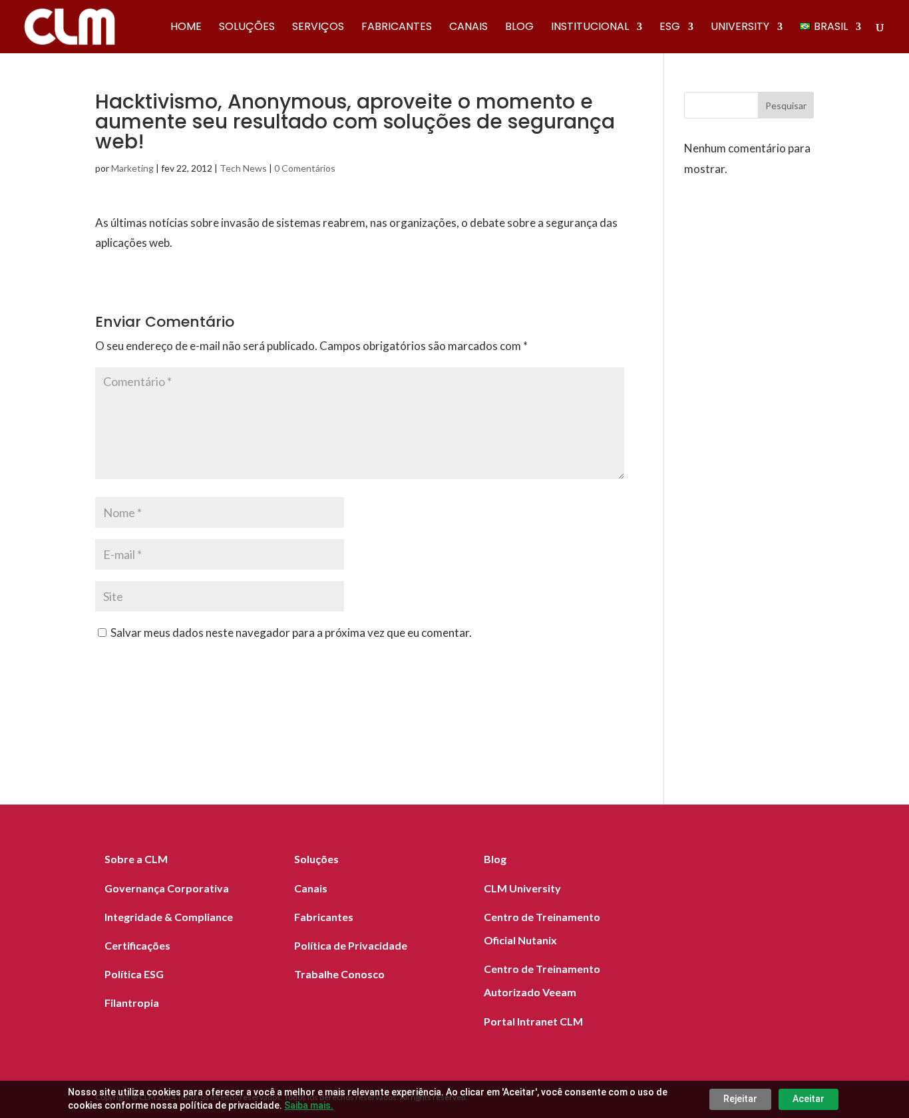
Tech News (243, 168)
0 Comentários (304, 168)
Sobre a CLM (136, 858)
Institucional (590, 28)
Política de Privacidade (350, 945)
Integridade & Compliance (168, 916)
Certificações (137, 945)
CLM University (522, 888)
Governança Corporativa (166, 888)
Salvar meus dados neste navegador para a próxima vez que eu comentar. (291, 633)
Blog (519, 28)
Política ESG (134, 974)
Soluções (247, 28)
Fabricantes (396, 28)
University (740, 28)
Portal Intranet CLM (533, 1021)
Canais (468, 28)
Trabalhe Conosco (339, 974)
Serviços (318, 28)
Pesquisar (786, 105)
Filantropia (131, 1002)
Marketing (132, 168)
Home (186, 28)
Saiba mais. (308, 1105)
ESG (669, 28)
